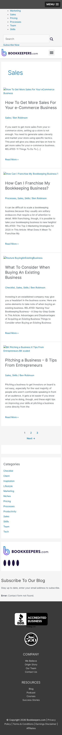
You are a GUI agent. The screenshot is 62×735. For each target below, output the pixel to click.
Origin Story (31, 664)
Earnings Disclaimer (46, 724)
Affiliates (31, 728)
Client (6, 476)
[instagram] (9, 563)
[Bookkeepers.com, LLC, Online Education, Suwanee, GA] (31, 620)
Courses (31, 696)
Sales (13, 14)
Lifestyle (8, 486)
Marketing (15, 10)
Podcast (31, 692)
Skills (12, 29)
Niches (7, 496)
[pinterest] (17, 563)
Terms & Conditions (23, 724)
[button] (52, 4)
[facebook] (4, 563)
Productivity (9, 511)
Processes (15, 22)
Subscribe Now (11, 45)
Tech (6, 531)
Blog (31, 688)
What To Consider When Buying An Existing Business (27, 272)
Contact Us (31, 672)
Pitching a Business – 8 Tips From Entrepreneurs (31, 363)
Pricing (13, 18)
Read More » (12, 159)
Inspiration (9, 481)
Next (31, 438)
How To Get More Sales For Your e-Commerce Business (31, 105)
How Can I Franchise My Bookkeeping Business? (27, 186)
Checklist (10, 287)
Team (13, 25)
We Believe (31, 661)
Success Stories (31, 700)
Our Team (31, 668)
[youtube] (13, 563)
